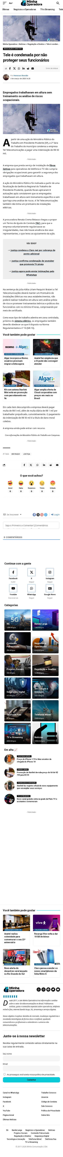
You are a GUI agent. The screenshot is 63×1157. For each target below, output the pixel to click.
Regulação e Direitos (13, 49)
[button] (5, 3)
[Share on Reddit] (28, 68)
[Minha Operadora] (31, 3)
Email (5, 1064)
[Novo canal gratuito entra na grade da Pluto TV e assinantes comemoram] (9, 799)
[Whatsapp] (39, 989)
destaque (16, 454)
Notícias (38, 737)
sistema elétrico (23, 321)
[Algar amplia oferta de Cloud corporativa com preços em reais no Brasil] (46, 378)
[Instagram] (50, 575)
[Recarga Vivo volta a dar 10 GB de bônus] (46, 923)
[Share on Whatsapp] (19, 68)
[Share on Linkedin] (23, 68)
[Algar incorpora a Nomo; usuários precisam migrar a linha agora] (16, 347)
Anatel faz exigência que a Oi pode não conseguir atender (46, 361)
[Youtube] (13, 591)
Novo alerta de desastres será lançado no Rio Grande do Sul (15, 971)
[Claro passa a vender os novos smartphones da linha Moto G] (46, 957)
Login (57, 514)
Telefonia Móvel (42, 714)
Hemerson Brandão (21, 76)
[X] (31, 575)
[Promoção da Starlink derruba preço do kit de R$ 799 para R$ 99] (9, 772)
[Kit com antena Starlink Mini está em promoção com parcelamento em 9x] (16, 378)
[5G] (17, 620)
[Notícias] (45, 733)
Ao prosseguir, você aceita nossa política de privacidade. (31, 1074)
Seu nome (7, 1054)
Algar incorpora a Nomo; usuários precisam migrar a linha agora (16, 361)
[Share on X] (14, 68)
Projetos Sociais (15, 669)
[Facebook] (13, 575)
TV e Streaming (15, 737)
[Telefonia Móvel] (45, 710)
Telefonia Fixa (14, 714)
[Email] (32, 68)
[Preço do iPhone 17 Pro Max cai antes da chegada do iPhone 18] (9, 759)
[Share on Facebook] (10, 68)
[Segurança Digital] (17, 688)
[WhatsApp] (31, 591)
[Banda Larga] (45, 620)
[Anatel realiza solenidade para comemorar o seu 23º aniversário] (16, 923)
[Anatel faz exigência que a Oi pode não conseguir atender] (46, 347)
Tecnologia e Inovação (44, 385)
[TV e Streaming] (17, 733)
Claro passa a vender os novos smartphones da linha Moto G (46, 971)
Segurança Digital (16, 692)
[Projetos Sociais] (17, 665)
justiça (26, 454)
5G (8, 624)
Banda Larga (10, 385)
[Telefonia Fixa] (17, 710)
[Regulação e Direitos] (45, 665)
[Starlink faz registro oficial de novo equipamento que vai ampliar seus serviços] (9, 786)
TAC (38, 223)
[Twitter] (53, 989)
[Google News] (50, 591)
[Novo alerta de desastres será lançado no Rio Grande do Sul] (16, 957)
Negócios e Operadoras (14, 354)
